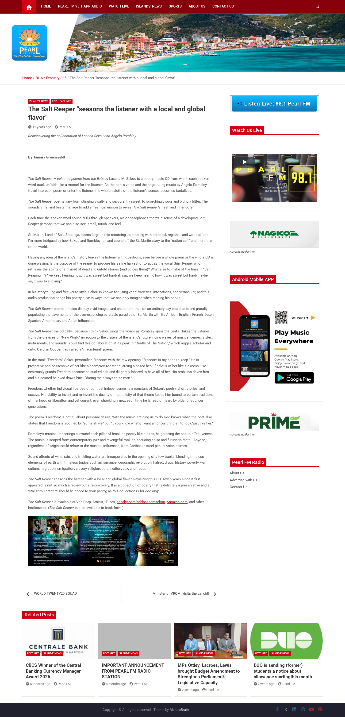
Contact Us (223, 6)
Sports (175, 6)
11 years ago (41, 127)
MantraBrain (179, 710)
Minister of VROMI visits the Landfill (181, 593)
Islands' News (38, 101)
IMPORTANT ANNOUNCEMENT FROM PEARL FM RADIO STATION (133, 671)
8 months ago (116, 684)
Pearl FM (65, 127)
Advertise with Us (243, 480)
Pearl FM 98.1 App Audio (80, 6)
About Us (197, 6)
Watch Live (119, 6)
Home (46, 6)
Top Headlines (61, 101)
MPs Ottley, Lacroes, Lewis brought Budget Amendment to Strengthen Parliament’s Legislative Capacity (209, 674)
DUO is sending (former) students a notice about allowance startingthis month (283, 671)
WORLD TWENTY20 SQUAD (55, 593)
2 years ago (190, 690)
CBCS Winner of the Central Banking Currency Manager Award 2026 (53, 671)
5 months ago (40, 684)
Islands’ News (149, 6)
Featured (33, 653)
